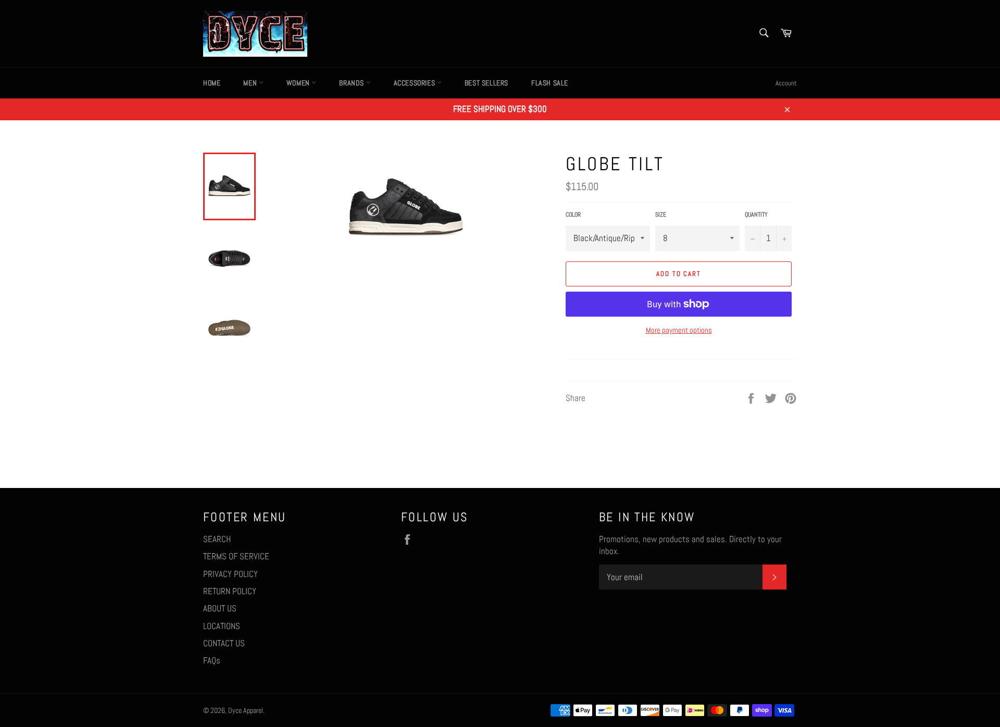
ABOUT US (219, 608)
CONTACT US (224, 643)
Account (786, 83)
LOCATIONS (221, 626)
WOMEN (299, 82)
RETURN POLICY (229, 591)
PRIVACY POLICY (230, 574)
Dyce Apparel (245, 710)
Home (211, 82)
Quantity (756, 214)
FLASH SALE (549, 82)
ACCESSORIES (415, 82)
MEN (250, 82)
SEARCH (217, 539)
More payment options (679, 330)
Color (573, 214)
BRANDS (352, 82)
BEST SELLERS (486, 82)
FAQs (211, 660)
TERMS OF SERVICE (236, 556)
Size (660, 214)
